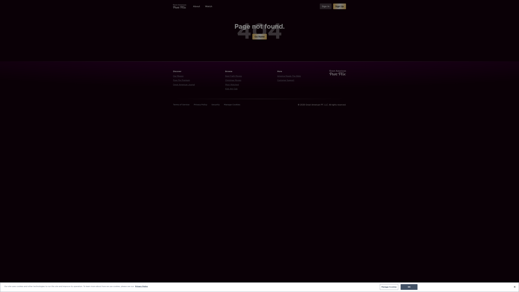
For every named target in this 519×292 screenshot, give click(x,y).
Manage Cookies (389, 287)
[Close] (515, 287)
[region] (259, 287)
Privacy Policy (141, 286)
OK (409, 287)
